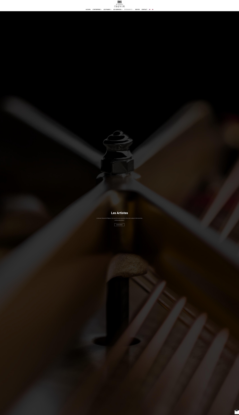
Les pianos (107, 9)
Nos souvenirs (119, 224)
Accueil (88, 9)
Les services (117, 9)
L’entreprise (97, 9)
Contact (144, 9)
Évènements (128, 9)
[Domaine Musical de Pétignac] (119, 4)
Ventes (137, 9)
